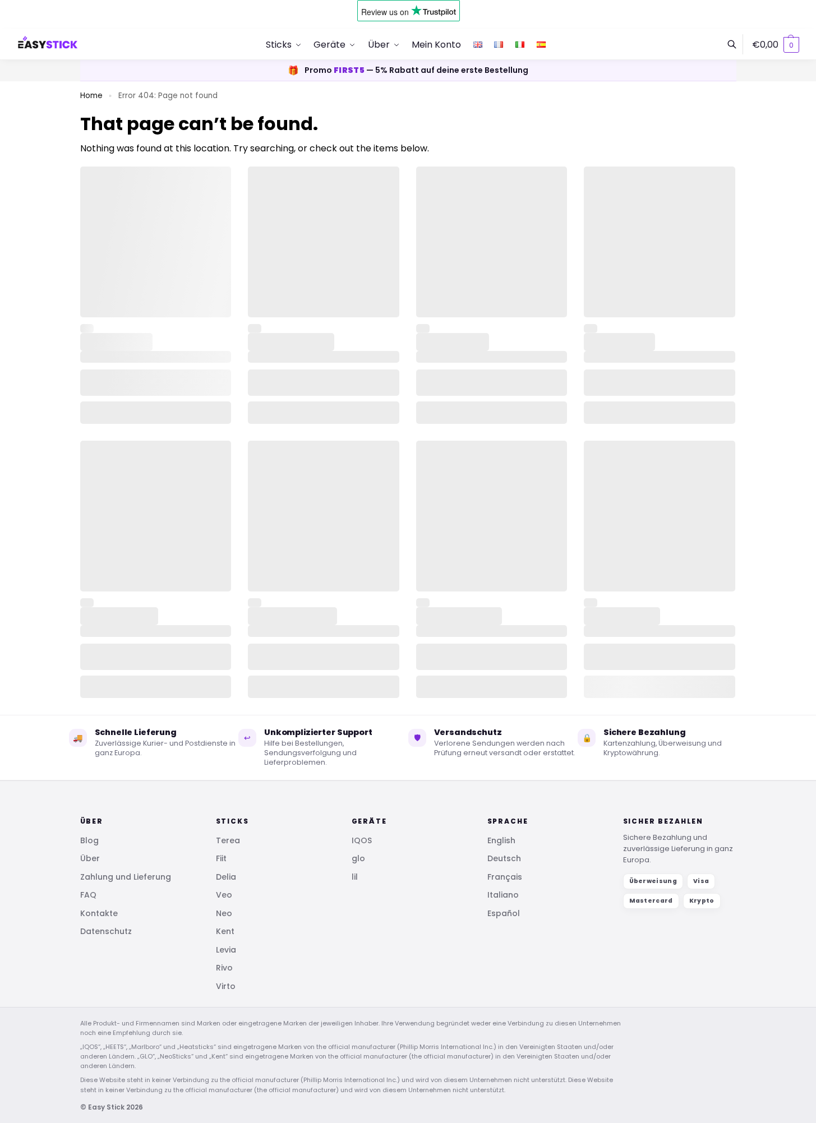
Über (90, 858)
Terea (228, 840)
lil (355, 876)
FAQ (88, 894)
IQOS (362, 840)
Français (504, 876)
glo (358, 858)
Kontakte (99, 913)
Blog (89, 840)
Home (91, 95)
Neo (224, 913)
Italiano (503, 894)
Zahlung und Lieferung (125, 876)
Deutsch (504, 858)
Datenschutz (106, 931)
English (501, 840)
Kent (225, 931)
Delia (226, 876)
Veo (224, 894)
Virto (226, 986)
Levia (226, 949)
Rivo (224, 967)
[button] (775, 45)
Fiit (221, 858)
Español (503, 913)
